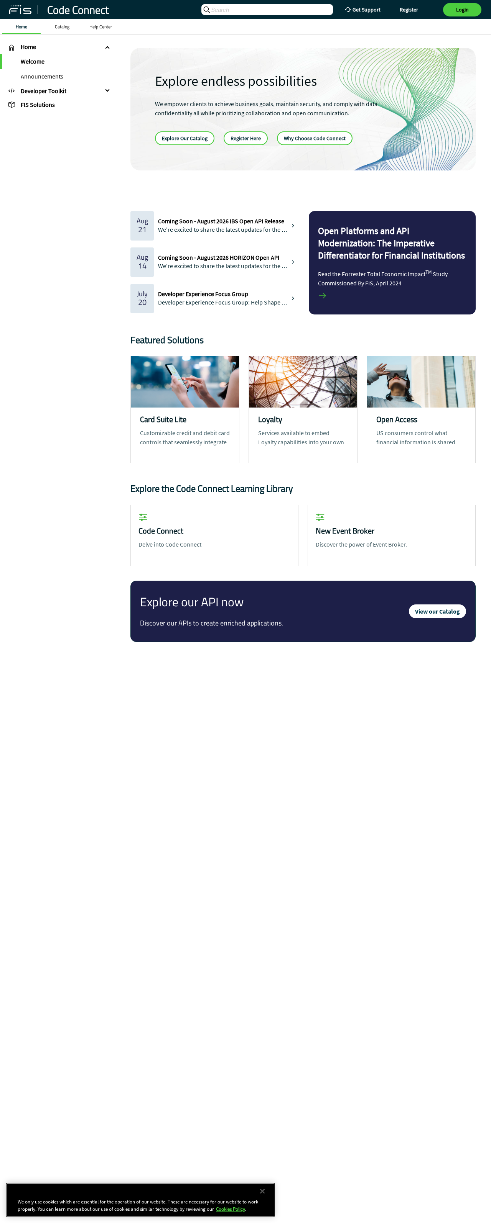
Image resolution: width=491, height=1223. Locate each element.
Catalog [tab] (62, 26)
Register (409, 9)
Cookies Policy (230, 1209)
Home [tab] (21, 26)
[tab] (57, 47)
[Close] (262, 1191)
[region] (140, 1200)
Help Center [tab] (100, 26)
